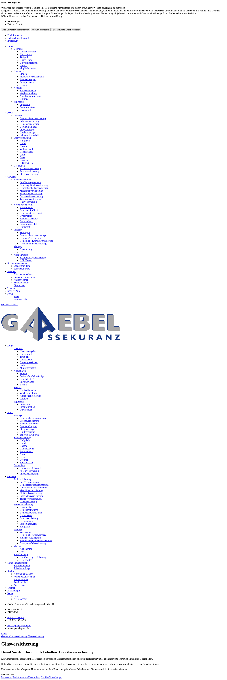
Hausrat (23, 146)
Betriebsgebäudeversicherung (34, 185)
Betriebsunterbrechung (31, 213)
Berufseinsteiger (28, 79)
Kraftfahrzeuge (21, 254)
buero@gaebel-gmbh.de (19, 625)
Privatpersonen (27, 82)
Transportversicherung (31, 199)
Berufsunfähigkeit (28, 126)
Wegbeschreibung (28, 93)
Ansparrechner (21, 279)
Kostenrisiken (26, 207)
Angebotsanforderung (30, 96)
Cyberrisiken (26, 215)
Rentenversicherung (29, 124)
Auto (22, 154)
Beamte (23, 85)
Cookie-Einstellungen (51, 677)
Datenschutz (26, 110)
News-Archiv (20, 299)
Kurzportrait (26, 54)
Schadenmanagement (17, 263)
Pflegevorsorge (27, 129)
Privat (10, 112)
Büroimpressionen (29, 62)
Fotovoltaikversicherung (31, 196)
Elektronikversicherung (31, 193)
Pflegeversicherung (29, 174)
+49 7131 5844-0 (15, 617)
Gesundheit (19, 165)
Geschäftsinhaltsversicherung (34, 188)
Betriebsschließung (29, 218)
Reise (22, 157)
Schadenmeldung (22, 266)
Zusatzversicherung (29, 171)
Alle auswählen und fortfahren (15, 30)
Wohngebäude (27, 149)
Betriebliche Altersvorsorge (33, 118)
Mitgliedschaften (28, 68)
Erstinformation (15, 35)
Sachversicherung (22, 138)
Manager (18, 246)
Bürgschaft (25, 227)
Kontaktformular (28, 90)
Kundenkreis (20, 71)
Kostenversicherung (23, 204)
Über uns (18, 48)
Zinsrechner (19, 285)
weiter (4, 633)
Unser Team (26, 60)
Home (10, 46)
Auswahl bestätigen (40, 30)
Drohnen (24, 160)
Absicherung (26, 249)
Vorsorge (18, 115)
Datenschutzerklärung (18, 38)
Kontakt (17, 87)
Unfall (23, 143)
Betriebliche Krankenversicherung (36, 240)
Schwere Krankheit (29, 135)
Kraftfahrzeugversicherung (33, 257)
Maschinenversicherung (31, 190)
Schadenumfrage (22, 268)
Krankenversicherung (30, 168)
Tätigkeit (24, 57)
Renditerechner (21, 282)
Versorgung (25, 232)
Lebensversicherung (29, 121)
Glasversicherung (28, 202)
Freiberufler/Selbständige (32, 76)
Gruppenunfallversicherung (33, 243)
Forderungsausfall (28, 224)
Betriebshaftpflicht (29, 210)
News (10, 293)
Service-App (13, 291)
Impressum (12, 40)
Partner (23, 65)
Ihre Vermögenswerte (30, 182)
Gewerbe (11, 176)
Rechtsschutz (26, 151)
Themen (11, 288)
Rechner (11, 271)
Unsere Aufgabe (28, 51)
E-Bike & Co (26, 163)
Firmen (23, 74)
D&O (22, 252)
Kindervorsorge (27, 132)
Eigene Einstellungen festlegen (66, 30)
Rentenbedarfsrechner (24, 277)
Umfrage (24, 99)
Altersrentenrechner (23, 274)
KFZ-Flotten (26, 260)
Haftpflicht (25, 140)
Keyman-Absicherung (30, 238)
